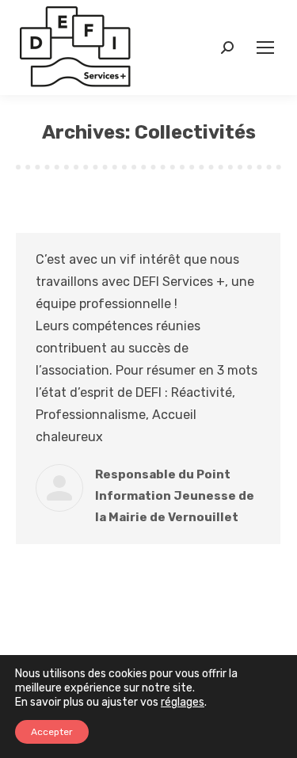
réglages (182, 702)
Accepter (52, 731)
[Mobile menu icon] (265, 47)
